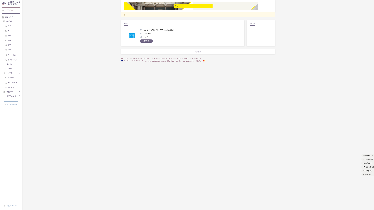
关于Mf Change (12, 104)
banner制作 (147, 33)
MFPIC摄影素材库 (368, 159)
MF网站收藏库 (367, 174)
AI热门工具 (9, 10)
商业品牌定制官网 (368, 155)
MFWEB (191, 61)
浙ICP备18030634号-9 (174, 61)
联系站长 (198, 61)
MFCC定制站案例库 (368, 167)
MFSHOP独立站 (367, 171)
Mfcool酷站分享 (367, 163)
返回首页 (198, 52)
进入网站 (146, 41)
